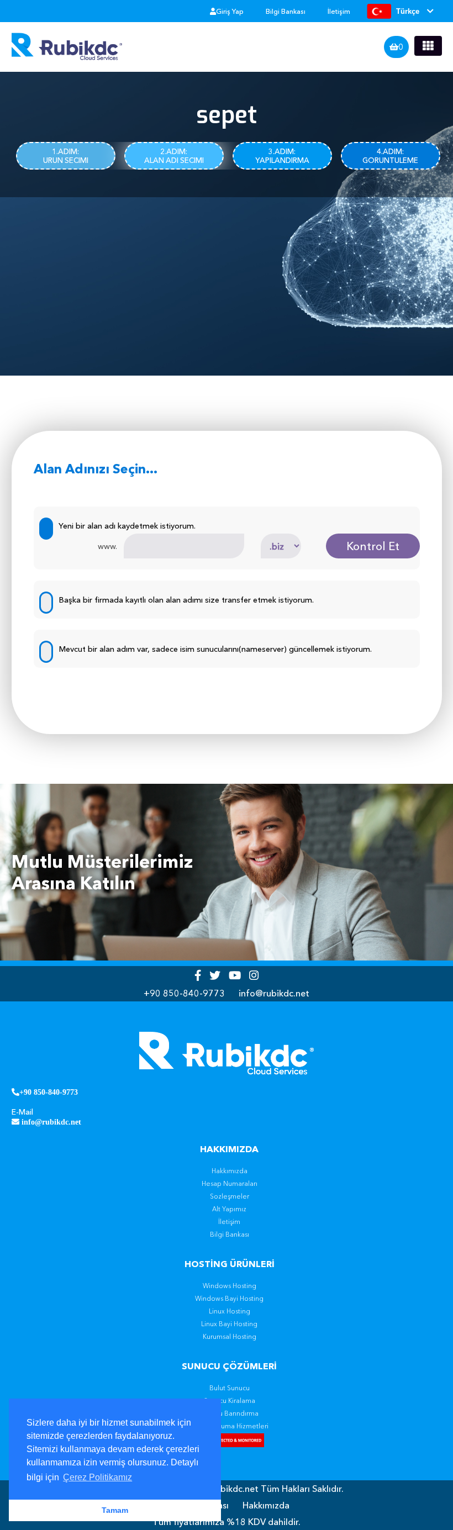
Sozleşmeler (229, 1196)
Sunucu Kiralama (229, 1401)
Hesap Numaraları (229, 1184)
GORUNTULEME (390, 156)
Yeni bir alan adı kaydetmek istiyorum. (127, 526)
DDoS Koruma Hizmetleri (229, 1426)
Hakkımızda (229, 1171)
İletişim (339, 11)
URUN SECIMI (65, 156)
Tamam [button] (115, 1510)
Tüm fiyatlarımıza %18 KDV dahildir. (226, 1521)
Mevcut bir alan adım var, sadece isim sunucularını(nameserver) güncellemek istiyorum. (215, 649)
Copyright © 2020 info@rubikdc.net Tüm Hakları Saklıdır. (227, 1488)
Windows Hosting (229, 1286)
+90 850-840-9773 (184, 993)
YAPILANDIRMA (282, 156)
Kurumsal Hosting (229, 1337)
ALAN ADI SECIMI (174, 156)
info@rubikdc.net (274, 993)
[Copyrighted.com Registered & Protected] (229, 1441)
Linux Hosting (229, 1311)
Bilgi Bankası (285, 11)
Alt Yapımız (229, 1209)
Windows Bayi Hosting (229, 1298)
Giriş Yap (230, 11)
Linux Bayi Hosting (229, 1324)
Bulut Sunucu (229, 1388)
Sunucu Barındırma (229, 1413)
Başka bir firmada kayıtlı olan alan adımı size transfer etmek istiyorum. (186, 600)
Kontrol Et (372, 546)
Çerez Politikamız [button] (97, 1477)
